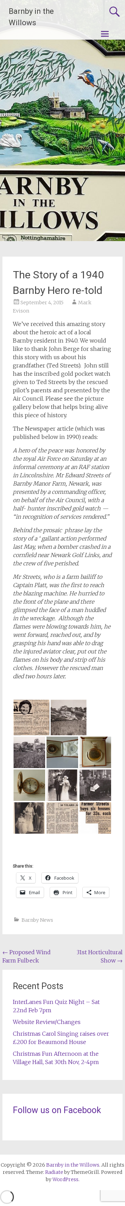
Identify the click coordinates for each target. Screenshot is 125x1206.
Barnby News (37, 920)
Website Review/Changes (47, 1021)
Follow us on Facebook (57, 1110)
